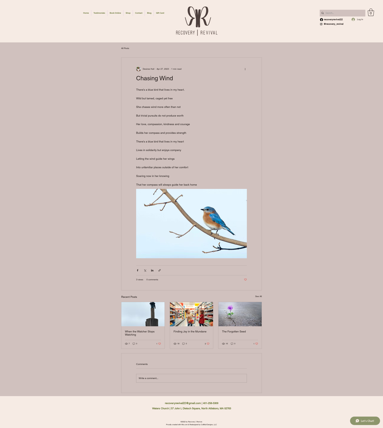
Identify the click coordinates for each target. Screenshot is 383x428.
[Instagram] (321, 19)
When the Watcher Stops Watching (140, 333)
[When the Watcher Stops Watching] (143, 314)
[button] (371, 12)
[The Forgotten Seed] (240, 314)
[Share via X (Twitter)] (144, 270)
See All (258, 296)
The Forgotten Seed (234, 331)
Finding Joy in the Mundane (190, 331)
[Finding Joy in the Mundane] (191, 314)
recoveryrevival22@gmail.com (183, 403)
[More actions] (245, 69)
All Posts (125, 48)
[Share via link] (159, 270)
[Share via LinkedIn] (152, 270)
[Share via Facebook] (137, 270)
